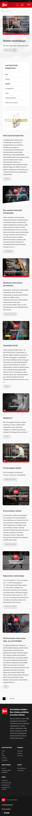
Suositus (7, 11)
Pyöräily (7, 79)
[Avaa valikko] (29, 5)
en (29, 1)
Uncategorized (9, 88)
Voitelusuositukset (10, 98)
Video (6, 93)
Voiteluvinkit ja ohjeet (11, 103)
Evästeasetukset (7, 805)
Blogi (6, 74)
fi (27, 1)
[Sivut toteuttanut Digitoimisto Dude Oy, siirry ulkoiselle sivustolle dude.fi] (5, 813)
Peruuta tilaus (6, 809)
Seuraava (12, 698)
